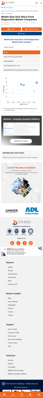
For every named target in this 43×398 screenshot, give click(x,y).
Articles (10, 308)
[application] (21, 90)
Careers (10, 312)
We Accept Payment (21, 387)
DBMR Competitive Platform (17, 374)
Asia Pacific (12, 277)
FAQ (9, 346)
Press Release (13, 301)
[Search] (37, 3)
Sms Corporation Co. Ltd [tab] (12, 65)
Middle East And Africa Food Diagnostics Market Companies (20, 157)
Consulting (11, 367)
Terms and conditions (15, 339)
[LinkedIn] (12, 243)
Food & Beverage (10, 11)
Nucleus (10, 360)
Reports (10, 363)
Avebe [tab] (6, 52)
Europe (10, 270)
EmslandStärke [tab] (8, 61)
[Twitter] (18, 243)
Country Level (12, 284)
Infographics (12, 305)
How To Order (12, 329)
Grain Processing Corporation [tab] (13, 57)
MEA (9, 281)
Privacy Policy (12, 343)
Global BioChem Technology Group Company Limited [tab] (21, 70)
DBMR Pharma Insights (16, 370)
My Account (12, 336)
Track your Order (13, 332)
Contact (10, 315)
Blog (9, 298)
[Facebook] (25, 243)
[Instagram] (31, 243)
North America (12, 274)
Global (10, 267)
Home (2, 11)
